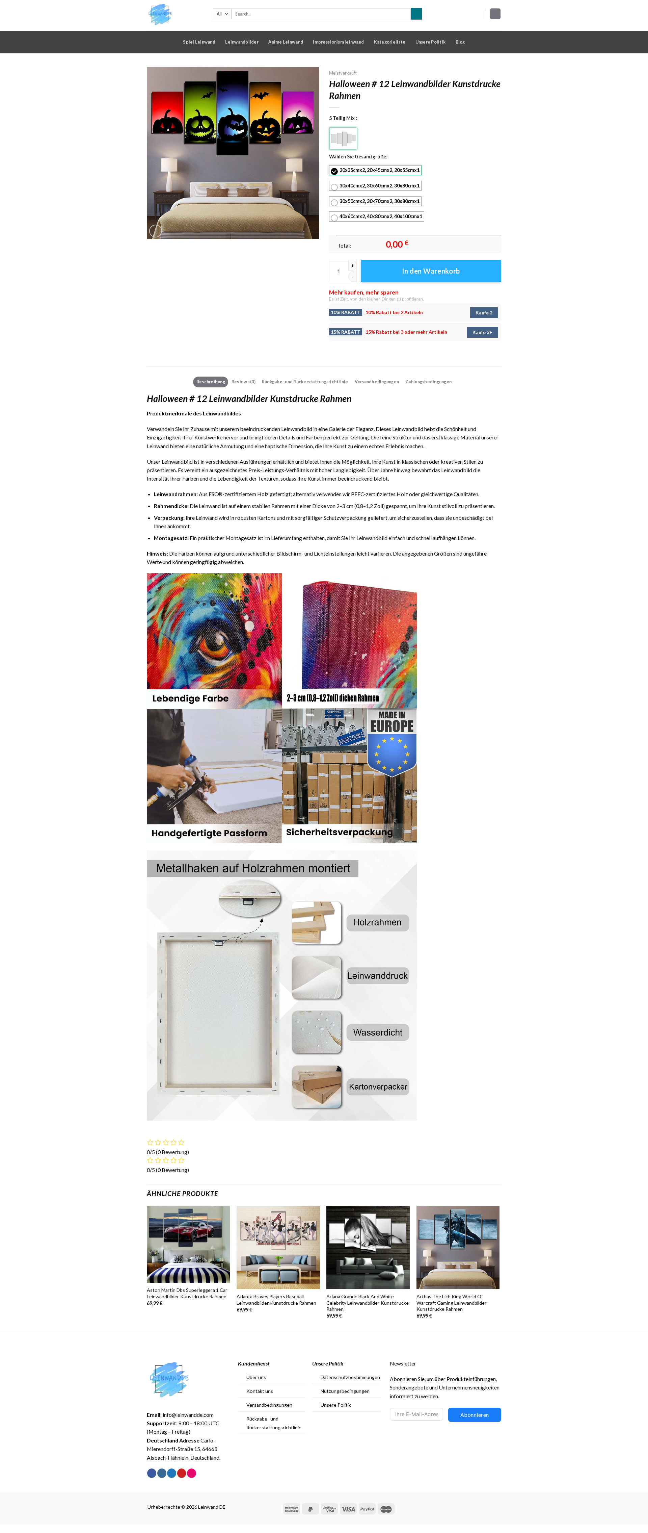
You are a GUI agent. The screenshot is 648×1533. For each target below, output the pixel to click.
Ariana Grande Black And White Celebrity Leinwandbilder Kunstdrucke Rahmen (367, 1303)
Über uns (256, 1377)
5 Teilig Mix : (343, 118)
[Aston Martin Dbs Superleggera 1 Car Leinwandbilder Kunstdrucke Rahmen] (188, 1244)
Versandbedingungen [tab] (377, 381)
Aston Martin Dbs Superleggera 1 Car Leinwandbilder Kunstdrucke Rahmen (187, 1293)
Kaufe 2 (484, 312)
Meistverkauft (343, 73)
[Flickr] (191, 1473)
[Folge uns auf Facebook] (151, 1473)
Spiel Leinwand (199, 42)
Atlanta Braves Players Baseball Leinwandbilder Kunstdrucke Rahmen (276, 1300)
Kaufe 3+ (482, 332)
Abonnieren (474, 1414)
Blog (460, 42)
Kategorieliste (390, 42)
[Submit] (416, 13)
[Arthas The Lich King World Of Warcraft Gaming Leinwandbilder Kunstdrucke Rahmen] (458, 1247)
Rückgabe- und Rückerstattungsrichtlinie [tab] (305, 381)
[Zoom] (155, 231)
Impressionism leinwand (338, 42)
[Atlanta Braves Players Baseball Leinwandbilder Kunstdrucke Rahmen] (278, 1247)
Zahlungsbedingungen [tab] (428, 381)
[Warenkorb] (495, 13)
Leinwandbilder (242, 42)
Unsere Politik (430, 42)
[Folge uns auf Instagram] (161, 1473)
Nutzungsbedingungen (345, 1391)
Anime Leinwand (285, 42)
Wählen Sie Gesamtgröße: (358, 156)
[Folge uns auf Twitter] (171, 1473)
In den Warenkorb (431, 271)
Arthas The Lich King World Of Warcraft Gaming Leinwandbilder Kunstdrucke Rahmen (451, 1303)
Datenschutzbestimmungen (350, 1377)
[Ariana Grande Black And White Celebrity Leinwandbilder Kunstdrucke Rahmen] (368, 1247)
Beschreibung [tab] (210, 381)
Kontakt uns (259, 1391)
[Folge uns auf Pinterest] (181, 1473)
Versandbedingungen (269, 1405)
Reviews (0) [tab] (243, 381)
